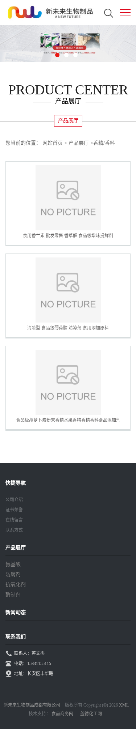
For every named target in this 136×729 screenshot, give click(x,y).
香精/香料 (104, 143)
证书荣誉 (14, 509)
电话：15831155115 (32, 663)
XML (124, 705)
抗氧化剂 (15, 584)
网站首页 (52, 143)
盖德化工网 (91, 713)
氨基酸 (13, 564)
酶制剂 (13, 594)
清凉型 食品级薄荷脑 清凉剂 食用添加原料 (68, 328)
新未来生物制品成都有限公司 (32, 705)
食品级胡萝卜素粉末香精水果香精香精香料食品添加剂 (68, 420)
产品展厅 (79, 143)
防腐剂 (13, 574)
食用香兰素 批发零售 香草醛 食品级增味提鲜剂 (68, 235)
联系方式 (14, 530)
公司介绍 (14, 499)
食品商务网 (62, 713)
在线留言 (14, 520)
